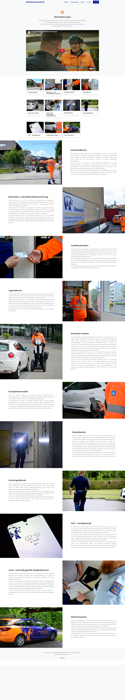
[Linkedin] (84, 677)
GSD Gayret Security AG (35, 2)
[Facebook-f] (82, 677)
